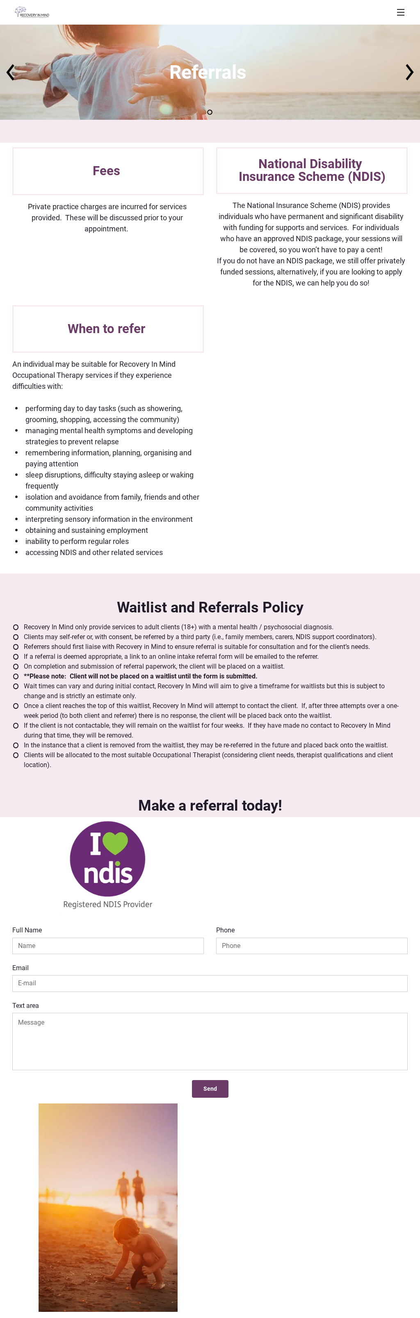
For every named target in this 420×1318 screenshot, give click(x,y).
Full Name (27, 930)
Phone (225, 930)
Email (20, 968)
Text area (25, 1006)
